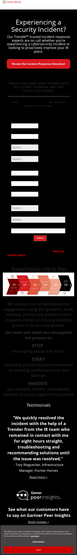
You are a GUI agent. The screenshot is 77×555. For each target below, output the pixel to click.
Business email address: (21, 168)
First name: (18, 121)
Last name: (18, 132)
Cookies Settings (38, 541)
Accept (38, 550)
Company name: (21, 190)
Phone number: (21, 179)
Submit (40, 238)
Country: (17, 215)
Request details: (20, 226)
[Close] (72, 530)
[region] (38, 540)
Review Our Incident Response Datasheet (38, 63)
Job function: (19, 154)
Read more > (38, 477)
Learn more (34, 536)
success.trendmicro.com (33, 102)
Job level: (17, 142)
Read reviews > (38, 522)
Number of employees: (18, 202)
